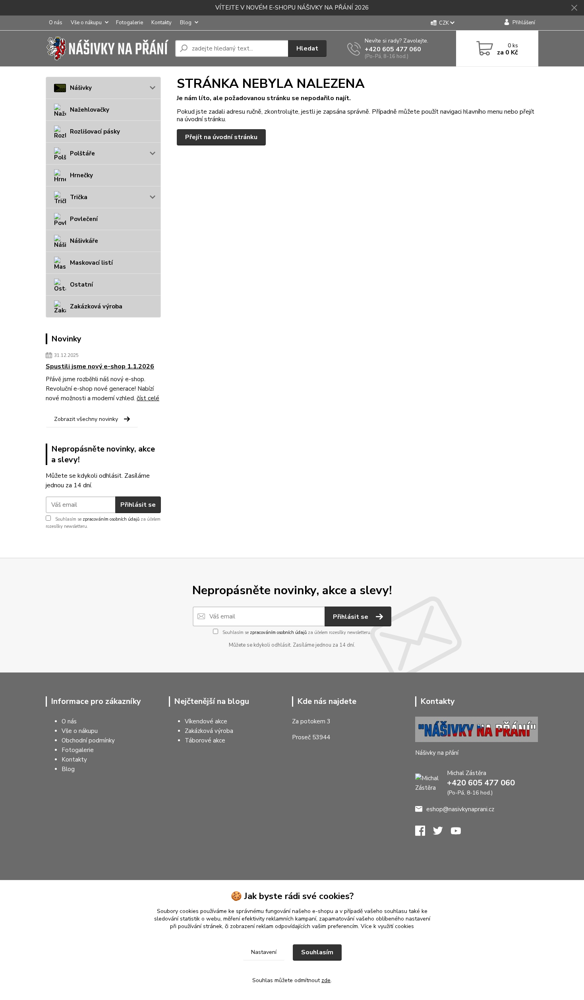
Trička (78, 197)
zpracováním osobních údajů (111, 519)
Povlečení (84, 219)
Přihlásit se (138, 504)
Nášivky (81, 88)
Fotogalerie (129, 22)
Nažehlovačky (89, 110)
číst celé (148, 398)
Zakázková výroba (96, 306)
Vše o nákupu (86, 22)
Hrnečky (81, 175)
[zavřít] (574, 8)
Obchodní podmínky (88, 740)
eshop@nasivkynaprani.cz (460, 809)
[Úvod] (107, 48)
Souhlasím (317, 952)
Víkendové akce (206, 721)
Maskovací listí (91, 263)
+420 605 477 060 (393, 49)
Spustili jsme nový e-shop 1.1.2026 (100, 366)
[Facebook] (424, 833)
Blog (185, 22)
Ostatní (81, 285)
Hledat (307, 48)
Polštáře (82, 153)
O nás (55, 22)
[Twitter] (442, 833)
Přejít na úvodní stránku (221, 137)
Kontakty (161, 22)
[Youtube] (460, 833)
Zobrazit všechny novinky (86, 419)
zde (326, 980)
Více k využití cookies (387, 926)
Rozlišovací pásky (95, 132)
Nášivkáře (84, 241)
